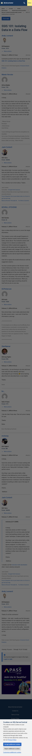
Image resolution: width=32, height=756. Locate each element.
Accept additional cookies (12, 744)
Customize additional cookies (12, 752)
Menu (29, 3)
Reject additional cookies (12, 748)
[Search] (24, 3)
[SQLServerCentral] (1, 3)
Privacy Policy (12, 740)
